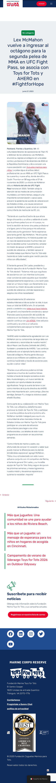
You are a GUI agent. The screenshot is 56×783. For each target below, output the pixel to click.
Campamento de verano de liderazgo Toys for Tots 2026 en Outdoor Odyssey (27, 560)
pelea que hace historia (37, 308)
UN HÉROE (31, 321)
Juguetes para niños (13, 5)
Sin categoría (28, 33)
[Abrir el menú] (51, 3)
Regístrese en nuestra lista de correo (28, 614)
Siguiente (49, 501)
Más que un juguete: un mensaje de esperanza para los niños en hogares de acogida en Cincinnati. (29, 539)
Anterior (5, 495)
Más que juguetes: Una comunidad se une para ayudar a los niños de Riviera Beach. (29, 519)
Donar (41, 4)
